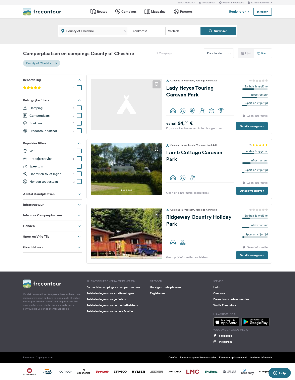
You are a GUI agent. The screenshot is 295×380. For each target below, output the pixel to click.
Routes (102, 11)
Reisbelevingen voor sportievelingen (110, 293)
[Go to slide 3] (126, 190)
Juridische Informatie (260, 357)
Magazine (158, 11)
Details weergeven (252, 126)
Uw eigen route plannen (165, 287)
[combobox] (219, 53)
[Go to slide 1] (121, 190)
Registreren (238, 11)
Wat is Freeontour (224, 305)
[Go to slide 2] (124, 190)
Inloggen (262, 12)
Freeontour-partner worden (231, 299)
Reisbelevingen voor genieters (106, 299)
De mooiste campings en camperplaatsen (113, 287)
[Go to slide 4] (129, 190)
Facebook (225, 336)
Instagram (225, 342)
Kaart (265, 53)
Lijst (248, 53)
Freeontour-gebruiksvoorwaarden (198, 357)
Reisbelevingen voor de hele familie (109, 311)
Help (216, 287)
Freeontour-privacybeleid (233, 357)
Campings (128, 11)
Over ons (219, 293)
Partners (186, 11)
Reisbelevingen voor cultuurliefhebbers (112, 305)
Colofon (173, 357)
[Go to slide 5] (131, 190)
